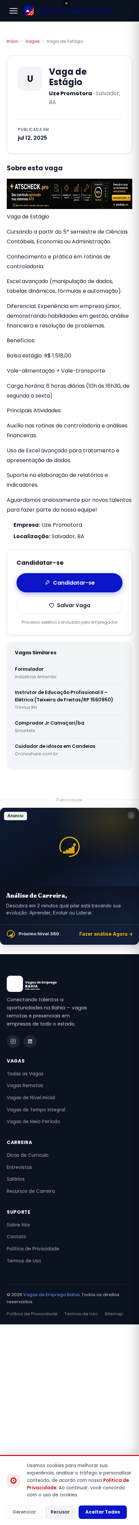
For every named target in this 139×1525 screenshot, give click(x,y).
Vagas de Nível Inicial (31, 1098)
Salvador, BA (68, 536)
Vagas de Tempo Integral (36, 1110)
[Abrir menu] (13, 10)
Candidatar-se (74, 583)
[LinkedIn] (30, 1041)
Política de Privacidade (33, 1249)
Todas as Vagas (25, 1074)
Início (13, 41)
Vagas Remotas (25, 1085)
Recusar (60, 1512)
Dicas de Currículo (28, 1155)
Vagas (32, 41)
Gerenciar (24, 1512)
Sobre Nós (18, 1225)
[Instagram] (13, 1041)
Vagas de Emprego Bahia (51, 1294)
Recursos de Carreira (31, 1191)
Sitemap (114, 1314)
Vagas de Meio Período (33, 1121)
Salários (16, 1179)
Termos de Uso (24, 1261)
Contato (16, 1237)
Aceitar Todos (102, 1512)
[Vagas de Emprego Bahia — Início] (69, 984)
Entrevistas (19, 1167)
